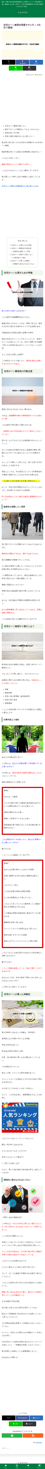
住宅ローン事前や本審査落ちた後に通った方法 (20, 186)
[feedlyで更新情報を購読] (12, 1435)
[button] (29, 68)
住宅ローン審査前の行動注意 (21, 248)
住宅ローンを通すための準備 (21, 245)
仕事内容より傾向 (19, 258)
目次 (19, 241)
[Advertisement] (22, 100)
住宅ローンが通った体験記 (20, 261)
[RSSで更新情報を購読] (33, 1435)
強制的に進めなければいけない (24, 264)
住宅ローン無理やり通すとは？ (22, 254)
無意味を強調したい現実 (21, 251)
